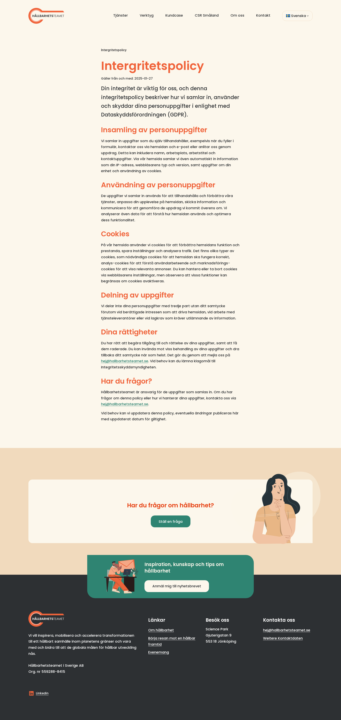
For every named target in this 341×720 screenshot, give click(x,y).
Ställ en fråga (171, 521)
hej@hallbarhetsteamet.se (124, 361)
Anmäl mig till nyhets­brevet (176, 586)
